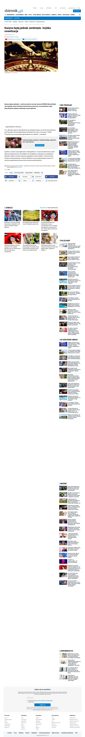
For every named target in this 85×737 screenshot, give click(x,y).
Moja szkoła (38, 722)
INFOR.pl (35, 8)
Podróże (23, 727)
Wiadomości (8, 18)
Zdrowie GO (21, 21)
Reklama (21, 732)
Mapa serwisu (55, 732)
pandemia (37, 172)
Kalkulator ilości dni (74, 719)
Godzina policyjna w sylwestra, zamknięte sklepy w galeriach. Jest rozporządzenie (39, 141)
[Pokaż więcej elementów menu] (80, 15)
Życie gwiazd (38, 724)
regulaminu (43, 700)
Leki (52, 721)
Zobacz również (39, 145)
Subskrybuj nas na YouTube (14, 39)
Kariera (27, 732)
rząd (11, 172)
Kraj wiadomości (53, 207)
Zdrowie (23, 725)
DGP (56, 8)
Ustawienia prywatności (67, 732)
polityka (21, 24)
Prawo (53, 717)
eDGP (6, 721)
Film (37, 725)
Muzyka (37, 727)
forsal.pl (41, 8)
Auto (22, 717)
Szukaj (78, 10)
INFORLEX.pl (49, 8)
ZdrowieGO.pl (62, 8)
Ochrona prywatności (44, 732)
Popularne (43, 207)
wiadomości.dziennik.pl (14, 24)
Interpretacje (7, 725)
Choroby (53, 724)
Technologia (23, 719)
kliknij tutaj (50, 709)
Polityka (16, 18)
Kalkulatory (72, 715)
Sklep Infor (7, 727)
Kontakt (10, 732)
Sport (22, 724)
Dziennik (6, 24)
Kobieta (37, 717)
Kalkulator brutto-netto (74, 725)
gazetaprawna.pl (72, 8)
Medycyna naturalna (56, 722)
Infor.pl (6, 717)
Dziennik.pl (24, 715)
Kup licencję (19, 167)
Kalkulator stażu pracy (74, 721)
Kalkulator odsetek (73, 724)
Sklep (79, 8)
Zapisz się (42, 705)
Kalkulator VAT (73, 722)
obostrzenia (28, 172)
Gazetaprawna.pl (8, 719)
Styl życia (54, 727)
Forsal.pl (6, 722)
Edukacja (38, 721)
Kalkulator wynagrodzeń (75, 727)
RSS (76, 732)
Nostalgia (15, 21)
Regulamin (34, 732)
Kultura (37, 729)
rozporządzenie (19, 172)
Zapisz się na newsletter (31, 39)
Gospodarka (23, 721)
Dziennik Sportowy (40, 21)
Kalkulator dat (73, 717)
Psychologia (54, 725)
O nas (15, 732)
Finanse (53, 719)
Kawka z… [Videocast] (30, 21)
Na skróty (7, 715)
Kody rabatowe (39, 719)
